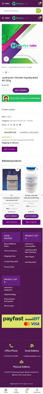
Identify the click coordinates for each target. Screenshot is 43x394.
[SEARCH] (38, 10)
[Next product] (9, 72)
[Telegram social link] (20, 124)
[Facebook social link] (8, 124)
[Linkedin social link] (17, 124)
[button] (11, 216)
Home (4, 67)
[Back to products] (6, 72)
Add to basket (21, 90)
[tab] (10, 132)
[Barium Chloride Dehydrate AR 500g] (31, 179)
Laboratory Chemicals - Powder (20, 67)
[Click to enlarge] (6, 59)
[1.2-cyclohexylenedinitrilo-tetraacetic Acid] (12, 179)
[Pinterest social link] (14, 124)
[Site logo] (22, 3)
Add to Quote (9, 149)
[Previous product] (3, 72)
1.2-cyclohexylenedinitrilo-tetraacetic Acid (11, 197)
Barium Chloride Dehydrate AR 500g (31, 196)
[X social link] (11, 124)
